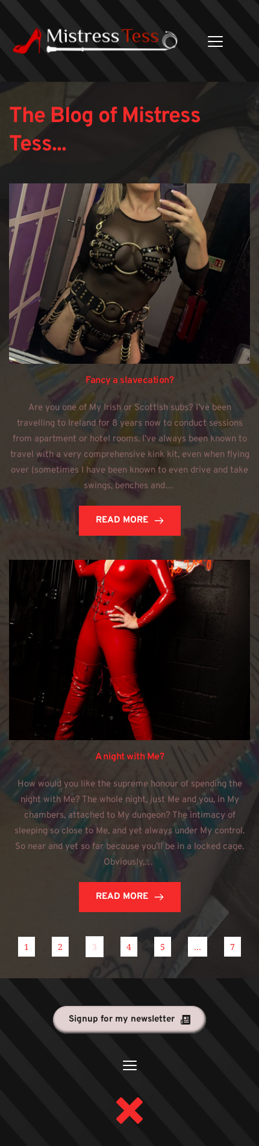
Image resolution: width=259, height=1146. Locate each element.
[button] (215, 41)
